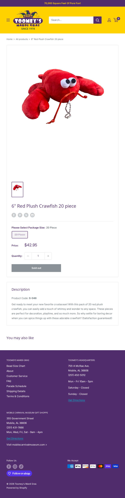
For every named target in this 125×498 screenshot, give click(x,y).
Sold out (36, 268)
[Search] (97, 20)
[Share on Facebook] (14, 215)
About (10, 371)
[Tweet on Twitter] (26, 215)
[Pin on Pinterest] (20, 215)
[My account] (109, 20)
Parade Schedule (16, 386)
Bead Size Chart (16, 365)
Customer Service (17, 376)
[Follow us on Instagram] (15, 466)
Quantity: (17, 255)
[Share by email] (32, 215)
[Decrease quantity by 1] (28, 256)
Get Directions (76, 400)
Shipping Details (16, 391)
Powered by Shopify (17, 487)
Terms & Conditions (18, 396)
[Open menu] (8, 20)
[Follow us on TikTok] (21, 466)
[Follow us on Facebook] (9, 466)
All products (22, 39)
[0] (116, 20)
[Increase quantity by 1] (48, 256)
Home (10, 39)
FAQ (9, 381)
